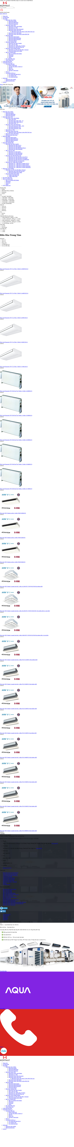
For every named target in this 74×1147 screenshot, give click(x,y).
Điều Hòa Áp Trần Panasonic (15, 154)
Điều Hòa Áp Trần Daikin (15, 151)
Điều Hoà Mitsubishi (13, 22)
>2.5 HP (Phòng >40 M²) (7, 223)
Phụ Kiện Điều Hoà (10, 58)
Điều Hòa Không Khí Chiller (15, 51)
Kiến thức (5, 78)
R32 (3, 214)
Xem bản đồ (39, 848)
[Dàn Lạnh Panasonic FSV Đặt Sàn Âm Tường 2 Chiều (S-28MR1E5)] (11, 389)
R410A (3, 213)
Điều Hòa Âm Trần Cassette (15, 43)
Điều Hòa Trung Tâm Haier (15, 33)
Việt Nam (4, 207)
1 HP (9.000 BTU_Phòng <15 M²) (10, 217)
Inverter (3, 226)
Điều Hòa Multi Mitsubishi (15, 38)
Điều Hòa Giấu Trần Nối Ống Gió (16, 171)
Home (1, 84)
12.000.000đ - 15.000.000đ (8, 200)
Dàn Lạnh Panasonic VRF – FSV (16, 126)
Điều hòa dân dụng (10, 80)
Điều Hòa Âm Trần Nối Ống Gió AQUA (18, 157)
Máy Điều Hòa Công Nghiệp (9, 889)
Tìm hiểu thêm (3, 971)
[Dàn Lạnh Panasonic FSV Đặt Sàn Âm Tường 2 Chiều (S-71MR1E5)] (11, 487)
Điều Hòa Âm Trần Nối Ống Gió (16, 47)
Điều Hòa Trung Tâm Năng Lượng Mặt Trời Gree (23, 31)
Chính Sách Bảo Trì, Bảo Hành (10, 874)
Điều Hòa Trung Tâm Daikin (15, 26)
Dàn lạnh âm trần (7, 898)
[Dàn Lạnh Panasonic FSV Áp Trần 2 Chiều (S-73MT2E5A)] (11, 365)
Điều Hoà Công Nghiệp (8, 168)
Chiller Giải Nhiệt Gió (14, 175)
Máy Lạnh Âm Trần (7, 892)
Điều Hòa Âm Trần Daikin (15, 146)
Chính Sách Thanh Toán (8, 880)
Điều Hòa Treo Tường (11, 20)
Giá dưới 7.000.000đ (6, 196)
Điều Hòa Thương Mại (11, 42)
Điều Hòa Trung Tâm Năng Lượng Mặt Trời (19, 34)
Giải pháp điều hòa (10, 64)
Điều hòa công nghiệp (11, 79)
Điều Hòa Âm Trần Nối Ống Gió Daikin (18, 158)
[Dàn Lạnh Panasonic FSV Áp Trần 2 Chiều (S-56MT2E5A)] (11, 340)
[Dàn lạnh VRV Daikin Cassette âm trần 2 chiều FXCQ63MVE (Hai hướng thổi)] (11, 805)
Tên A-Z (4, 240)
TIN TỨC (5, 917)
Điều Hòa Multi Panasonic (15, 39)
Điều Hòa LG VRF (13, 27)
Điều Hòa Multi (9, 35)
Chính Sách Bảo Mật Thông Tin (10, 875)
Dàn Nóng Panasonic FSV (15, 127)
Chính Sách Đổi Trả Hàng (9, 878)
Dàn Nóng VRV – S (13, 123)
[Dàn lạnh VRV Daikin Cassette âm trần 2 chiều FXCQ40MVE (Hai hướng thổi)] (11, 756)
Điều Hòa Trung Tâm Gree (15, 30)
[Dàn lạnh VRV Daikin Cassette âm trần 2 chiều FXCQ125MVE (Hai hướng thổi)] (11, 658)
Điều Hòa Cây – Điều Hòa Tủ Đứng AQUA (19, 163)
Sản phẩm (5, 18)
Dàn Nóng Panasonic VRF (15, 128)
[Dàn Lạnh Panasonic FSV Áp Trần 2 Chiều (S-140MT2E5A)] (11, 292)
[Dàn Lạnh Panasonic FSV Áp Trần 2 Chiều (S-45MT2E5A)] (11, 316)
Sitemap (5, 883)
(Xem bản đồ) (55, 843)
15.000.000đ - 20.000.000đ (8, 202)
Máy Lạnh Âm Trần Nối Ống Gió (10, 894)
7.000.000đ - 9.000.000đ (7, 197)
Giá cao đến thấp (6, 245)
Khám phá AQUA (7, 868)
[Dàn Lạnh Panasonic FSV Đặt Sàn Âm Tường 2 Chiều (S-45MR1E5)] (11, 438)
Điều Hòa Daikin (13, 21)
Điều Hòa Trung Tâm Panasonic (16, 29)
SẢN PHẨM (6, 915)
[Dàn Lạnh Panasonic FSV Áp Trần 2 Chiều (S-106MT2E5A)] (11, 267)
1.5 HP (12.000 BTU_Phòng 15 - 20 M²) (11, 218)
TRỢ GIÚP (5, 918)
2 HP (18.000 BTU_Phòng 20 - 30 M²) (11, 220)
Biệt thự (10, 67)
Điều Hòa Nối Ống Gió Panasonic (16, 160)
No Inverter (4, 227)
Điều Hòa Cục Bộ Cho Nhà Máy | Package (18, 49)
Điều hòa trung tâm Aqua (11, 135)
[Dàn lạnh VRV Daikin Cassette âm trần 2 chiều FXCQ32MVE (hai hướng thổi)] (11, 731)
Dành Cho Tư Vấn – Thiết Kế (10, 881)
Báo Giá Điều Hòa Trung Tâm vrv (11, 899)
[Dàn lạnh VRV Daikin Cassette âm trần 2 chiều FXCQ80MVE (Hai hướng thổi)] (11, 829)
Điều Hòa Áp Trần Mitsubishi (15, 153)
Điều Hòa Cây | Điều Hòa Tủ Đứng (17, 45)
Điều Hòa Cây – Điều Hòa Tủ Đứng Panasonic (19, 166)
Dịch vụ (7, 71)
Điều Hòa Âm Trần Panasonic (15, 149)
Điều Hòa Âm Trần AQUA (15, 145)
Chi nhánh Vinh (6, 884)
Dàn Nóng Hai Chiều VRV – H (16, 120)
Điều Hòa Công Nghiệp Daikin (13, 48)
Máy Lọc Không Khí (10, 52)
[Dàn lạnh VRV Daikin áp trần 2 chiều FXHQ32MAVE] (11, 536)
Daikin (3, 189)
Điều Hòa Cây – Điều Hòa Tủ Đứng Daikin (19, 164)
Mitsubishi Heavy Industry (8, 190)
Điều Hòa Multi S (13, 40)
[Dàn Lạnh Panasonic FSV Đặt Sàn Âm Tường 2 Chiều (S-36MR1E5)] (11, 414)
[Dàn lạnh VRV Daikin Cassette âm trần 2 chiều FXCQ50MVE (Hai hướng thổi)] (11, 780)
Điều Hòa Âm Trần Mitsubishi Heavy (17, 148)
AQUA (3, 193)
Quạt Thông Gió (9, 60)
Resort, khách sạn (13, 65)
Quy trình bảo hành (13, 77)
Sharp (10, 57)
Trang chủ (5, 16)
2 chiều (3, 231)
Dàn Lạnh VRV (12, 119)
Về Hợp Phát (6, 17)
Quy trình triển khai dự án (15, 74)
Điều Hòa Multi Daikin (14, 36)
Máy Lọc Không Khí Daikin (15, 53)
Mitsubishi (11, 55)
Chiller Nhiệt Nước (13, 176)
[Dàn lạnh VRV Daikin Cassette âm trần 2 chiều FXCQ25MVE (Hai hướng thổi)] (11, 707)
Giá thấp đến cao (6, 244)
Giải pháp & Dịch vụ (8, 62)
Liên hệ (4, 82)
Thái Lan (4, 206)
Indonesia (4, 210)
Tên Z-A (4, 241)
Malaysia (4, 209)
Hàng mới (4, 242)
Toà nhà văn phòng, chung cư (15, 66)
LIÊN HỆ (5, 919)
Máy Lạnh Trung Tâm (8, 895)
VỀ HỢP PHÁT (6, 914)
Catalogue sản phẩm (7, 876)
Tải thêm (2, 833)
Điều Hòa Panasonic (13, 24)
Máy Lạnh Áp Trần (13, 44)
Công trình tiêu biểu (7, 61)
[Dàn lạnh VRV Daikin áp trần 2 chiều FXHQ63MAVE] (11, 560)
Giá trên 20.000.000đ (6, 203)
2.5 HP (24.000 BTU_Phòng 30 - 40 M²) (11, 221)
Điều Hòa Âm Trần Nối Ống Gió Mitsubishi (19, 159)
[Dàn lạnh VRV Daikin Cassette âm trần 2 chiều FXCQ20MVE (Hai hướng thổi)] (11, 683)
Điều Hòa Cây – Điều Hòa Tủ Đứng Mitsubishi (20, 167)
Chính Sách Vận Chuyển (8, 879)
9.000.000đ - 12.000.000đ (8, 199)
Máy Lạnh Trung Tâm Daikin (9, 897)
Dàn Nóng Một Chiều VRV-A (16, 122)
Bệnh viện (11, 69)
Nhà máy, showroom (13, 70)
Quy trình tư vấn (12, 75)
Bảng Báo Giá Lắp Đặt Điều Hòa (10, 872)
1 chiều (3, 230)
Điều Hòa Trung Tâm (11, 25)
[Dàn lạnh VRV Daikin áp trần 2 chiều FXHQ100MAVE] (11, 512)
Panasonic (11, 56)
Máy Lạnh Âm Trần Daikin (9, 893)
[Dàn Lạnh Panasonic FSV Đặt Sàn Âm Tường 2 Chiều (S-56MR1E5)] (11, 463)
